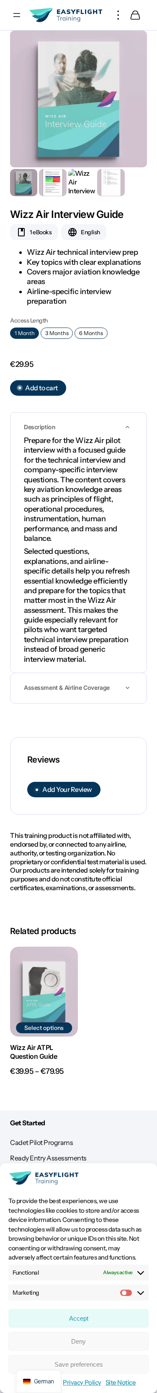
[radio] (24, 333)
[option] (52, 182)
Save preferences (78, 1364)
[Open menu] (16, 15)
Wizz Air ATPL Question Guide (33, 1051)
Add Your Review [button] (67, 789)
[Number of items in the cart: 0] (135, 15)
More (118, 15)
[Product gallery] (78, 99)
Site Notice (121, 1382)
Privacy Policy (82, 1382)
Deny (78, 1341)
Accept (78, 1318)
